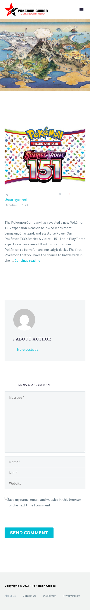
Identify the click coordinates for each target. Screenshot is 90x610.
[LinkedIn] (33, 278)
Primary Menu (81, 9)
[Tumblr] (26, 278)
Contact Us (29, 596)
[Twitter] (14, 278)
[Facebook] (7, 278)
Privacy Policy (71, 596)
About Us (10, 596)
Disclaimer (49, 596)
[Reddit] (39, 278)
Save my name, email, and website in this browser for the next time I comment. (44, 502)
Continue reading (27, 260)
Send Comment (29, 532)
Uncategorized (16, 199)
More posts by (27, 349)
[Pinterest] (20, 278)
